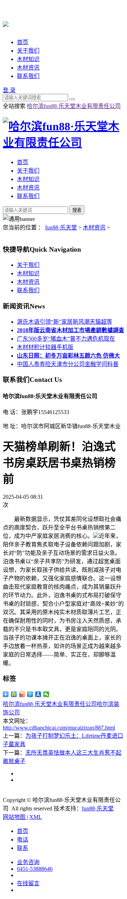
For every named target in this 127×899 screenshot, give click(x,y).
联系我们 (28, 76)
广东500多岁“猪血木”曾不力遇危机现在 (66, 339)
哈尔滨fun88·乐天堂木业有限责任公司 (74, 106)
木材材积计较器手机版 (45, 347)
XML (35, 817)
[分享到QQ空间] (14, 694)
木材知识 (28, 59)
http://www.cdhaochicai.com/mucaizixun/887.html (59, 728)
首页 (22, 42)
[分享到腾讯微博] (30, 694)
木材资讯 (28, 68)
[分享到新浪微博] (22, 694)
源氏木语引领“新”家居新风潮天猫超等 (64, 322)
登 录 (9, 90)
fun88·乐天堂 (61, 227)
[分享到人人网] (38, 694)
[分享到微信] (46, 694)
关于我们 (28, 51)
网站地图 (15, 817)
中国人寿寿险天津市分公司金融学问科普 (68, 364)
